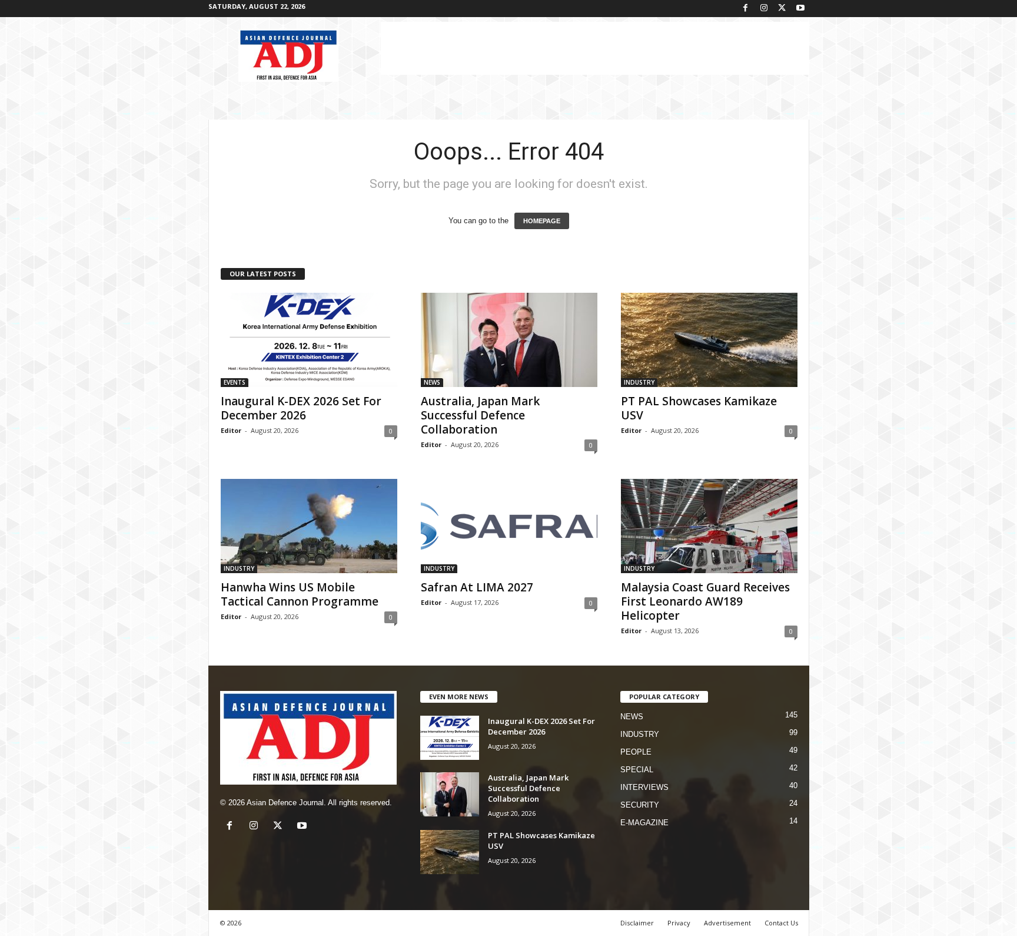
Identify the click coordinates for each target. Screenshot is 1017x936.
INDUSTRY (639, 382)
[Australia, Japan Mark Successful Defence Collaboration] (509, 340)
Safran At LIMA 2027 (477, 587)
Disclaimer (637, 922)
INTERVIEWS (644, 787)
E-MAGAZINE (644, 822)
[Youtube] (800, 8)
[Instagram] (764, 8)
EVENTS (234, 382)
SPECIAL (636, 769)
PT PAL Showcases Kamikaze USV (699, 408)
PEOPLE (636, 752)
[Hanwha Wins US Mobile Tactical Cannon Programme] (309, 526)
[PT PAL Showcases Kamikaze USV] (709, 340)
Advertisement (727, 922)
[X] (782, 8)
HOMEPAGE (541, 220)
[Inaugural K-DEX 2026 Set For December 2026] (309, 340)
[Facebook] (746, 8)
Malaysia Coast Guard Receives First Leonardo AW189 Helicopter (705, 601)
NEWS (432, 382)
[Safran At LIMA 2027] (509, 526)
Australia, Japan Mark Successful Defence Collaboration (480, 415)
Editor (231, 430)
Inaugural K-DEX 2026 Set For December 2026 (301, 408)
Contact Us (781, 922)
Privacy (678, 922)
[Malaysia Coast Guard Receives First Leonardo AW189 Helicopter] (709, 526)
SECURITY (639, 805)
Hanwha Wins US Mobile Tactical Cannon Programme (299, 594)
